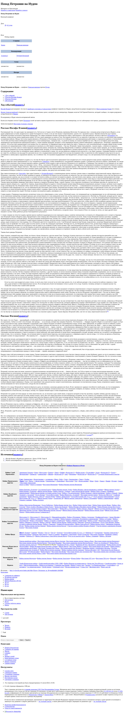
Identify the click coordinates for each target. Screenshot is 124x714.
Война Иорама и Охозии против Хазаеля (32, 508)
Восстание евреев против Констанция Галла (61, 553)
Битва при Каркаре (61, 507)
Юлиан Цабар (75, 558)
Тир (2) (53, 532)
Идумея (114, 481)
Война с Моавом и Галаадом (28, 522)
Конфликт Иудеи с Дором (65, 545)
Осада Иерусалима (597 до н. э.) (81, 496)
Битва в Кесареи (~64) (92, 550)
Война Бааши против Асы (63, 505)
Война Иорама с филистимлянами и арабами (88, 489)
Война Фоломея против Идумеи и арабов (43, 546)
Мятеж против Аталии (111, 489)
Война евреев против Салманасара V (38, 512)
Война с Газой (92, 520)
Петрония (26, 120)
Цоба (61, 479)
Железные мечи (94, 567)
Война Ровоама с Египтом (28, 489)
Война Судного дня (77, 565)
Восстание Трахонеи (97, 534)
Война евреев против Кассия (56, 526)
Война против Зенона (44, 558)
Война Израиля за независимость (75, 563)
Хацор (113, 472)
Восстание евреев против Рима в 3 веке (32, 553)
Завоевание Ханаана (26, 472)
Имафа (108, 481)
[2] (92, 434)
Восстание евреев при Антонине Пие (79, 551)
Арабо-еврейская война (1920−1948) (51, 563)
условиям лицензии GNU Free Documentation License (41, 689)
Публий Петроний (23, 56)
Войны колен (80, 472)
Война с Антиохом (88, 517)
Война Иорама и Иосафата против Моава (82, 507)
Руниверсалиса (90, 694)
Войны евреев (9, 579)
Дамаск (102, 481)
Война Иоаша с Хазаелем (27, 491)
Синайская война (110, 563)
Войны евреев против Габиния (35, 526)
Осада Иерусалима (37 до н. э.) (74, 532)
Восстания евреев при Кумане (99, 546)
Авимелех (33, 474)
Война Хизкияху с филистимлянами (93, 493)
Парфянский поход (101, 517)
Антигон (60, 532)
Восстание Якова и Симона (79, 546)
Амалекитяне (73, 479)
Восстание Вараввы (55, 543)
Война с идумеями (53, 519)
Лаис (66, 474)
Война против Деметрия (75, 522)
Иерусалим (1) (24, 517)
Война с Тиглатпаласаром (70, 493)
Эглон (97, 472)
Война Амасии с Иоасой (85, 508)
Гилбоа (87, 479)
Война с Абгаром (105, 536)
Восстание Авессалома (28, 483)
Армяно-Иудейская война (65, 524)
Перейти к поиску (22, 10)
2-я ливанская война (34, 567)
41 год (7, 586)
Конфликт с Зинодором (69, 534)
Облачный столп (58, 567)
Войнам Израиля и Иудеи (76, 465)
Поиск (3, 636)
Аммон (120, 481)
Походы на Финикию (92, 522)
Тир (76, 481)
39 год (7, 582)
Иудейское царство (11, 577)
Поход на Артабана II (101, 543)
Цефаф (62, 472)
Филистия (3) (58, 474)
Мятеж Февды (63, 546)
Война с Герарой (111, 493)
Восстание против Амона (89, 495)
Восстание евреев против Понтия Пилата (33, 543)
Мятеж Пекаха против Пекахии (72, 510)
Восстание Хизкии (32, 527)
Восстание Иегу (53, 508)
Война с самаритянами (105, 498)
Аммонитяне (42, 474)
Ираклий (113, 558)
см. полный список (45, 701)
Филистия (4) (82, 474)
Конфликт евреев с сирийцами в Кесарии (96, 548)
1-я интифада (111, 565)
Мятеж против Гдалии (45, 498)
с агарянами (49, 479)
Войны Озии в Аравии (98, 491)
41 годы (9, 25)
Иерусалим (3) (46, 517)
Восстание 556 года (102, 558)
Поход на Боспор (83, 534)
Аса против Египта (44, 489)
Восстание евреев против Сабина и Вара (79, 541)
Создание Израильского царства (108, 474)
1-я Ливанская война (98, 565)
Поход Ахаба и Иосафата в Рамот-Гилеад (39, 507)
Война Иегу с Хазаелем (67, 508)
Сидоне (89, 435)
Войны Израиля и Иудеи (13, 581)
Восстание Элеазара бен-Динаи (48, 548)
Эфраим (50, 474)
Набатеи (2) (30, 536)
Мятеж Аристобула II (82, 524)
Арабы (120, 558)
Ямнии (15, 114)
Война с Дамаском (49, 524)
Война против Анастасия (61, 558)
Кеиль (31, 481)
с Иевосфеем (60, 481)
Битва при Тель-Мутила (95, 563)
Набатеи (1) (89, 532)
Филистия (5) (92, 474)
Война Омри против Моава (102, 505)
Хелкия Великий (47, 173)
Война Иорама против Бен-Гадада (109, 507)
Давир (56, 472)
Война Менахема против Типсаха (50, 510)
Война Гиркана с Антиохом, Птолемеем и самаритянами (79, 519)
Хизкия (27, 532)
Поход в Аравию (54, 534)
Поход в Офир (24, 484)
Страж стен (84, 567)
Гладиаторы (99, 532)
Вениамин (72, 474)
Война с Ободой (45, 522)
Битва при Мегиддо (105, 495)
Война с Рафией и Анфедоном (76, 520)
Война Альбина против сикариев (73, 550)
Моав (56, 479)
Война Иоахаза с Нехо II (36, 496)
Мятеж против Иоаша (45, 491)
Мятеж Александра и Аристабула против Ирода (51, 536)
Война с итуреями (105, 519)
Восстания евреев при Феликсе (71, 548)
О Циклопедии (10, 706)
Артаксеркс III (58, 498)
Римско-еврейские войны (27, 541)
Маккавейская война (59, 517)
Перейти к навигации (8, 10)
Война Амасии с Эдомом (61, 491)
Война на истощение (46, 565)
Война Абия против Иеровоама (29, 505)
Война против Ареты (97, 524)
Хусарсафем (90, 472)
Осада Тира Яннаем (107, 522)
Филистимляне (39, 479)
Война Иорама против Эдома (62, 489)
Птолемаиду (112, 135)
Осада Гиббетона (47, 505)
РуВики (40, 694)
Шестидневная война (31, 565)
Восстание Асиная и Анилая (23, 124)
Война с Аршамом (92, 536)
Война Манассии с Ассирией (69, 495)
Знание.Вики (48, 694)
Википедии (33, 694)
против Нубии (50, 496)
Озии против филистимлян (80, 491)
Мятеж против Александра (73, 498)
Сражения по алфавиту (12, 575)
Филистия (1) (70, 472)
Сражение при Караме (62, 565)
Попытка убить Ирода (39, 534)
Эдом (66, 479)
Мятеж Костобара (25, 534)
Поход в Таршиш (36, 484)
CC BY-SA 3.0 (108, 691)
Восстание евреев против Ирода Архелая (51, 541)
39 (5, 25)
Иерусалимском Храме (104, 109)
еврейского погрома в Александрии (39, 109)
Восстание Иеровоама (50, 484)
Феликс (40, 532)
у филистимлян (39, 481)
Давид (81, 479)
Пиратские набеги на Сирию (108, 520)
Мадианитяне (23, 474)
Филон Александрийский (9, 112)
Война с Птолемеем (90, 498)
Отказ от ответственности (13, 708)
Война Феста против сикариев (50, 550)
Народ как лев (105, 567)
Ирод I (21, 532)
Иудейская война (34, 551)
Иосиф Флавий (6, 109)
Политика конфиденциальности (15, 705)
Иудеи (47, 87)
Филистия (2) (105, 472)
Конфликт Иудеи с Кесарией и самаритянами (91, 545)
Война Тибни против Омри (82, 505)
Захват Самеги (24, 519)
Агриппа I (4, 56)
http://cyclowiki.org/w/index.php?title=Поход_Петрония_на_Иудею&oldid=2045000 (36, 570)
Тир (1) (47, 532)
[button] (1, 617)
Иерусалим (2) (35, 517)
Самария (34, 532)
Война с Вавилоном (63, 496)
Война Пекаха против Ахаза (94, 510)
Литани (87, 565)
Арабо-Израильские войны (28, 563)
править (19, 105)
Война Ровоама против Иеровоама (70, 484)
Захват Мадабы (114, 517)
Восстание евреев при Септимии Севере (107, 551)
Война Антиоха (38, 500)
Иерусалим (43, 472)
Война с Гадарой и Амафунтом (54, 520)
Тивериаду (45, 161)
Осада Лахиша (40, 495)
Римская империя (22, 45)
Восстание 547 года (88, 558)
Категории (4, 572)
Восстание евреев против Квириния (107, 541)
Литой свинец (46, 567)
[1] (107, 311)
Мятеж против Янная (59, 522)
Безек (36, 472)
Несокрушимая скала (72, 567)
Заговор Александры (111, 532)
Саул (21, 479)
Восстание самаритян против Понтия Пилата (78, 543)
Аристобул (22, 173)
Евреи (3, 45)
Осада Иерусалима (52, 495)
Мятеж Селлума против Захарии (105, 508)
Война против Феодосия (27, 558)
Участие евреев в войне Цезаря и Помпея (81, 526)
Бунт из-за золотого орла (76, 536)
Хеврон (50, 472)
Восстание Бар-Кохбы (59, 551)
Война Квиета (45, 551)
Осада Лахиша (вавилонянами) (103, 496)
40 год (7, 584)
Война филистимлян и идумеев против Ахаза (46, 493)
